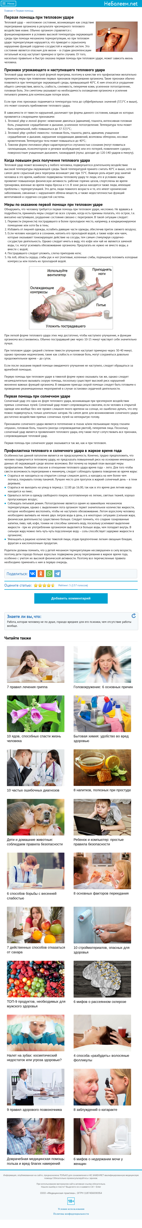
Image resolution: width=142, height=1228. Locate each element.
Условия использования (71, 1208)
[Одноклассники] (41, 573)
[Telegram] (57, 573)
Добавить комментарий (71, 598)
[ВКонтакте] (32, 573)
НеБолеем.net (121, 3)
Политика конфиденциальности (71, 1213)
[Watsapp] (49, 573)
